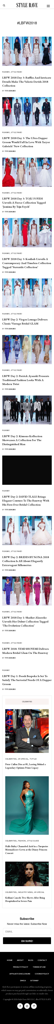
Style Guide (33, 840)
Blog (30, 960)
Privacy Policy (20, 967)
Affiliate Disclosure (19, 974)
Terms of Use (39, 967)
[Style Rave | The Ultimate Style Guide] (27, 5)
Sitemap (34, 980)
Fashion (22, 840)
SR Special (23, 759)
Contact (42, 960)
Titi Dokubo (10, 91)
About (20, 960)
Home (9, 960)
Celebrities (11, 759)
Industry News (25, 892)
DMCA (23, 980)
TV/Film (33, 759)
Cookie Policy (42, 974)
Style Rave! (16, 72)
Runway (6, 72)
